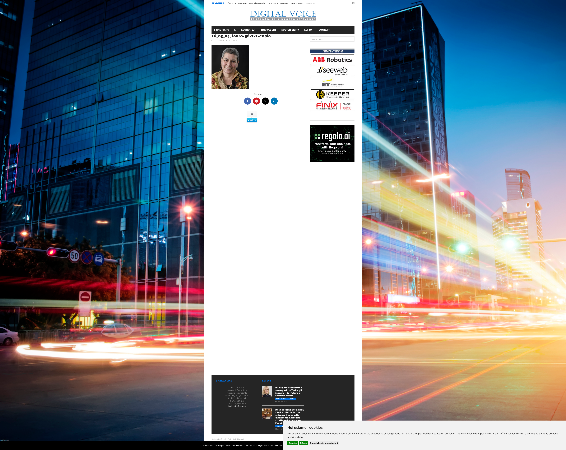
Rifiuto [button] (303, 443)
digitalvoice (232, 41)
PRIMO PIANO (221, 30)
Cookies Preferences (237, 406)
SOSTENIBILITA (290, 30)
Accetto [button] (293, 443)
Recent (266, 381)
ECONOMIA (247, 30)
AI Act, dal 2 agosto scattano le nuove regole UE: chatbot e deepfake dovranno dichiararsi (265, 3)
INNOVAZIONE (268, 30)
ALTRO (308, 30)
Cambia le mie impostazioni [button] (324, 443)
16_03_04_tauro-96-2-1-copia (241, 36)
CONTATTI (324, 30)
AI (235, 30)
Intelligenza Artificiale (285, 399)
